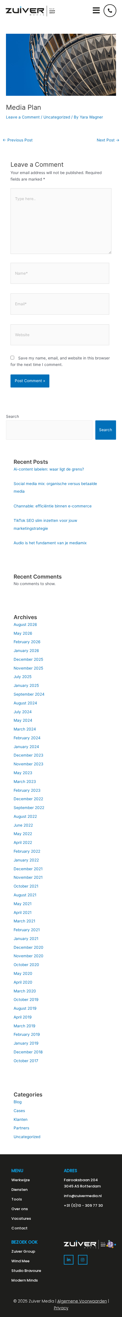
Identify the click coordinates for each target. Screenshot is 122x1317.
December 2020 (28, 947)
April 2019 (23, 1017)
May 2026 (23, 633)
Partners (21, 1128)
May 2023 (23, 772)
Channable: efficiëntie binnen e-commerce (53, 506)
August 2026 (25, 624)
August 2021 (25, 895)
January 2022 (26, 860)
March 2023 (25, 781)
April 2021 (22, 912)
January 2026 (26, 650)
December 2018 (28, 1052)
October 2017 (26, 1060)
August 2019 (25, 1008)
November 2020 (28, 956)
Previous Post (18, 140)
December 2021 (28, 869)
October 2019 (26, 999)
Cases (19, 1110)
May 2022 (23, 833)
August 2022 (25, 816)
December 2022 (28, 799)
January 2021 (26, 938)
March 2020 (25, 991)
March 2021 (24, 921)
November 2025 (28, 668)
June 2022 (23, 825)
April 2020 (23, 982)
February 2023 (27, 790)
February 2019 (27, 1034)
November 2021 (28, 877)
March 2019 (24, 1026)
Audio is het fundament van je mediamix (50, 543)
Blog (18, 1102)
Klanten (21, 1119)
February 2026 (27, 642)
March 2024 (25, 729)
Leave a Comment (23, 117)
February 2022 (27, 851)
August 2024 (25, 703)
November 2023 (28, 764)
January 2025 (26, 685)
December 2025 (28, 659)
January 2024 (26, 746)
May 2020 (23, 973)
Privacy (61, 1308)
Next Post (108, 140)
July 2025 (22, 676)
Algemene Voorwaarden (82, 1301)
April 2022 (23, 842)
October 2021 (26, 886)
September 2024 (29, 694)
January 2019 (26, 1043)
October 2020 (26, 964)
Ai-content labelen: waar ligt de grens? (49, 469)
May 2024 (23, 720)
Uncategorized (56, 117)
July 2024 (23, 712)
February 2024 (27, 738)
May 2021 (22, 903)
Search (12, 416)
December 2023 (28, 755)
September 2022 (29, 807)
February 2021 (27, 930)
